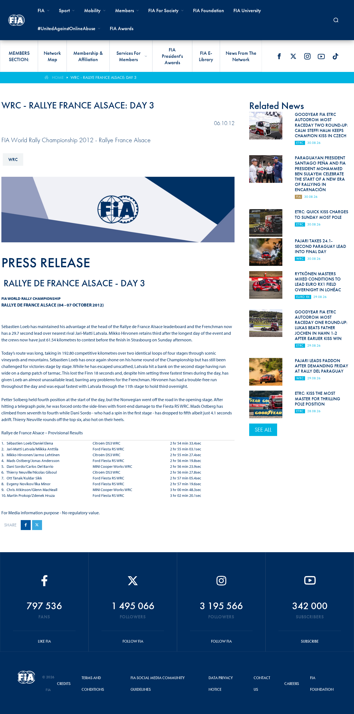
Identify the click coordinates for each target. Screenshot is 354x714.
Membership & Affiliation (88, 56)
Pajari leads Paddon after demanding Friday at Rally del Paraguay (321, 366)
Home (58, 77)
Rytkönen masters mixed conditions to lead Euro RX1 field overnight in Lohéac (318, 282)
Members (124, 10)
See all (263, 429)
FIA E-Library (206, 56)
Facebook (279, 56)
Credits (64, 683)
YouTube (321, 56)
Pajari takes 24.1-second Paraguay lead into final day (320, 246)
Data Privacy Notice (221, 683)
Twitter (293, 56)
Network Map (52, 56)
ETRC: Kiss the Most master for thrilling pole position (317, 398)
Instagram (307, 56)
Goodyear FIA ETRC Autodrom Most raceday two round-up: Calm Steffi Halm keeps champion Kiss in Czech (321, 125)
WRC (13, 159)
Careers (291, 683)
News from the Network (241, 56)
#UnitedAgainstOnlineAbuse (66, 28)
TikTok (335, 56)
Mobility (92, 10)
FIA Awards (121, 28)
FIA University (247, 10)
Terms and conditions (93, 683)
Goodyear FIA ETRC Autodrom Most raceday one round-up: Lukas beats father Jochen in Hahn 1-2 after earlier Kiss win (321, 325)
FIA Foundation (208, 10)
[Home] (16, 20)
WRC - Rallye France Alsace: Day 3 (104, 77)
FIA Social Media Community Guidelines (158, 683)
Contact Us (262, 683)
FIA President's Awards (172, 56)
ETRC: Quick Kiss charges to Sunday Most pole (321, 214)
